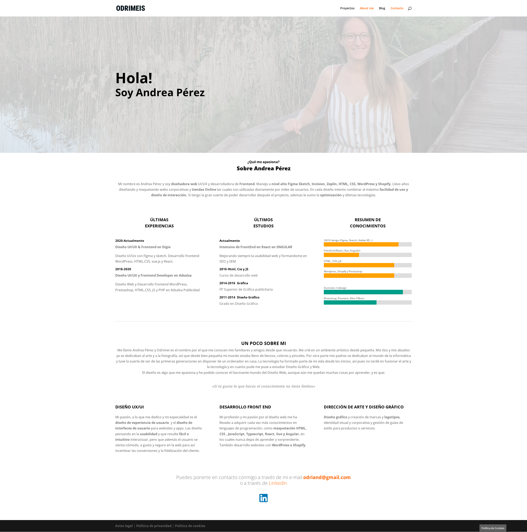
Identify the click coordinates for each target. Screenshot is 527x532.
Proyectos (347, 8)
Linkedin (278, 483)
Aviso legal (124, 526)
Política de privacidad (153, 526)
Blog (382, 8)
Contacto (397, 8)
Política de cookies (190, 526)
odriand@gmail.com (327, 477)
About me (367, 8)
